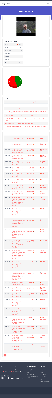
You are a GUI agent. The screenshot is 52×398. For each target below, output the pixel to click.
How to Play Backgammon (45, 381)
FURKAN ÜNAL (30, 317)
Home (18, 9)
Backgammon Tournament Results (32, 377)
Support (40, 391)
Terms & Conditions (47, 391)
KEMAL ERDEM (30, 197)
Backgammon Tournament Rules (45, 379)
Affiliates (35, 391)
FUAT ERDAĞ (29, 345)
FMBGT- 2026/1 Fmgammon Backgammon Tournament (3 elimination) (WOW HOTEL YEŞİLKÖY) (18, 302)
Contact (41, 383)
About (41, 369)
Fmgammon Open (30, 374)
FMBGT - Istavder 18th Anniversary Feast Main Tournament (19, 123)
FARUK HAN (44, 240)
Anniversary (29, 369)
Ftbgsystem (6, 4)
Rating (41, 372)
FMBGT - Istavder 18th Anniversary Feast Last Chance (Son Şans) (20, 102)
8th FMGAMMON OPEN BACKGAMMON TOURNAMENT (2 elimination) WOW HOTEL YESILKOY (26, 126)
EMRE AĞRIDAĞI (30, 173)
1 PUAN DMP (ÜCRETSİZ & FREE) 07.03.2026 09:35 (16, 108)
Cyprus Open (29, 370)
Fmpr (28, 372)
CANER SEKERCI (30, 251)
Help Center (30, 391)
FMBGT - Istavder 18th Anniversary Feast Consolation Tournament (20, 105)
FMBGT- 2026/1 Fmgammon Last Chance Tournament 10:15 (19, 115)
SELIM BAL (30, 155)
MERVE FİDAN (30, 191)
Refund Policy (43, 376)
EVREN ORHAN (30, 326)
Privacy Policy (43, 374)
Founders (42, 370)
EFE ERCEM (30, 282)
